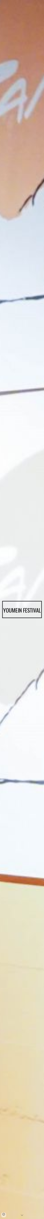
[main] (22, 609)
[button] (22, 1215)
